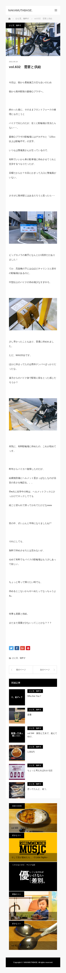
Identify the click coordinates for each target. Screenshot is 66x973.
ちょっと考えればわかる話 (39, 770)
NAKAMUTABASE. (31, 962)
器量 (29, 714)
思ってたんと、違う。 (37, 789)
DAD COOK (17, 806)
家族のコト (16, 894)
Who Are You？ (34, 696)
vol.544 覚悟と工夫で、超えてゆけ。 (42, 735)
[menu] (55, 10)
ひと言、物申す (15, 25)
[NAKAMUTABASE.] (28, 10)
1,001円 (31, 752)
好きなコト (16, 835)
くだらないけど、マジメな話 (23, 865)
